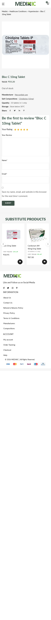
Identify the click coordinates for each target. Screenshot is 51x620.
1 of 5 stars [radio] (15, 130)
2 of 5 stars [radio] (18, 130)
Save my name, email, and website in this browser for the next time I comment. (24, 194)
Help (5, 355)
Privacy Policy (9, 313)
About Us (7, 298)
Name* (4, 160)
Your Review (7, 135)
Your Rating (7, 129)
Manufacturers (9, 323)
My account (8, 340)
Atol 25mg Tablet (9, 246)
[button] (48, 4)
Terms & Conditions (11, 318)
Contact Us (7, 303)
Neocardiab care (21, 95)
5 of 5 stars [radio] (27, 130)
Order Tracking (9, 345)
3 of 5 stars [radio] (21, 130)
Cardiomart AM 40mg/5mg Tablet (34, 247)
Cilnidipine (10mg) (26, 99)
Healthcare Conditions (18, 11)
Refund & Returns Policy (13, 308)
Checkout (7, 350)
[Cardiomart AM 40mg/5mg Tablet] (38, 234)
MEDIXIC (15, 360)
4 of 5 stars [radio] (24, 130)
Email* (4, 174)
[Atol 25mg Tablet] (13, 234)
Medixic (5, 11)
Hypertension (33, 11)
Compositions (9, 329)
